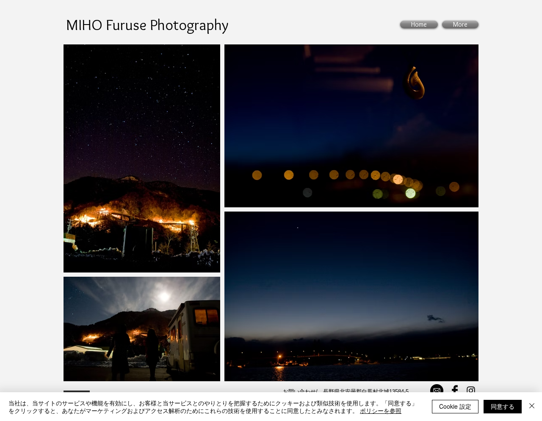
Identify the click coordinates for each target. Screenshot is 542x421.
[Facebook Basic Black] (454, 390)
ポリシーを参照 (380, 410)
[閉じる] (532, 406)
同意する (502, 406)
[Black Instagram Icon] (470, 390)
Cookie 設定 (455, 406)
